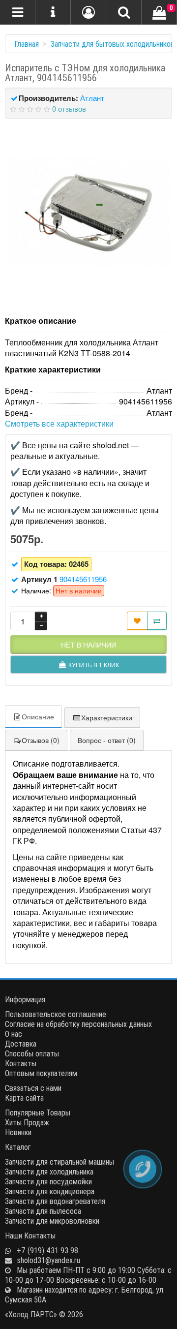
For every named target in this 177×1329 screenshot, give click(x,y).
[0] (159, 13)
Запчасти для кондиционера (49, 1191)
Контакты (20, 1063)
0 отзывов (69, 108)
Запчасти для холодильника (49, 1171)
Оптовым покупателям (41, 1073)
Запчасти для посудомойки (48, 1181)
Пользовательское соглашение (55, 1014)
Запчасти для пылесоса (43, 1211)
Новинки (18, 1132)
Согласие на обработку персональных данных (78, 1024)
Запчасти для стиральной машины (59, 1162)
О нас (13, 1034)
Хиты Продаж (27, 1122)
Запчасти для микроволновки (52, 1221)
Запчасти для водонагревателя (55, 1201)
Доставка (20, 1044)
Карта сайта (24, 1098)
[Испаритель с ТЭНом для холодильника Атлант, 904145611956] (88, 212)
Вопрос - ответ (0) (107, 740)
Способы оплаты (32, 1053)
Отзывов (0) (40, 740)
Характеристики (106, 717)
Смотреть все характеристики (59, 423)
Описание (38, 716)
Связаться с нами (33, 1088)
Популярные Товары (37, 1112)
